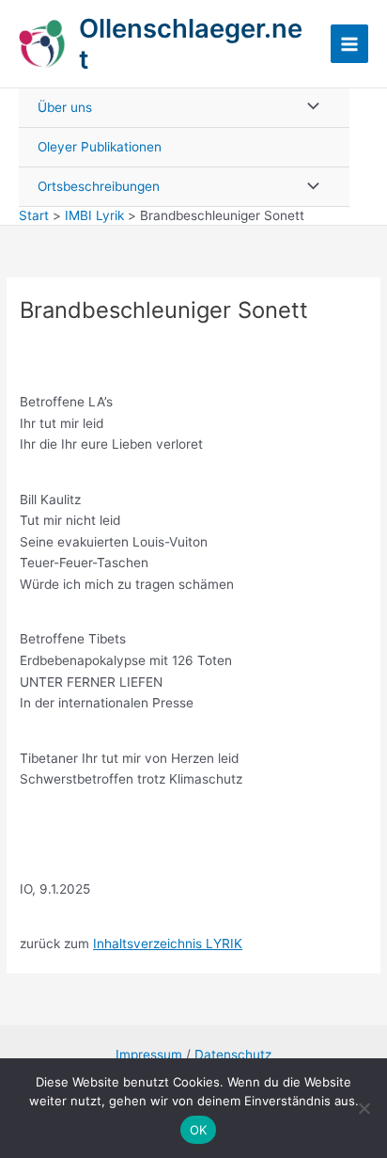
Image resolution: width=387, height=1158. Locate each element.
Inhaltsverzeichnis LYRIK (167, 943)
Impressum (149, 1054)
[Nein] (363, 1108)
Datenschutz (232, 1054)
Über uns (65, 107)
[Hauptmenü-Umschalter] (350, 43)
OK (199, 1129)
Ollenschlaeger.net (190, 43)
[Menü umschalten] (308, 107)
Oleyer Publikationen (100, 146)
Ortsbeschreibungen (99, 186)
